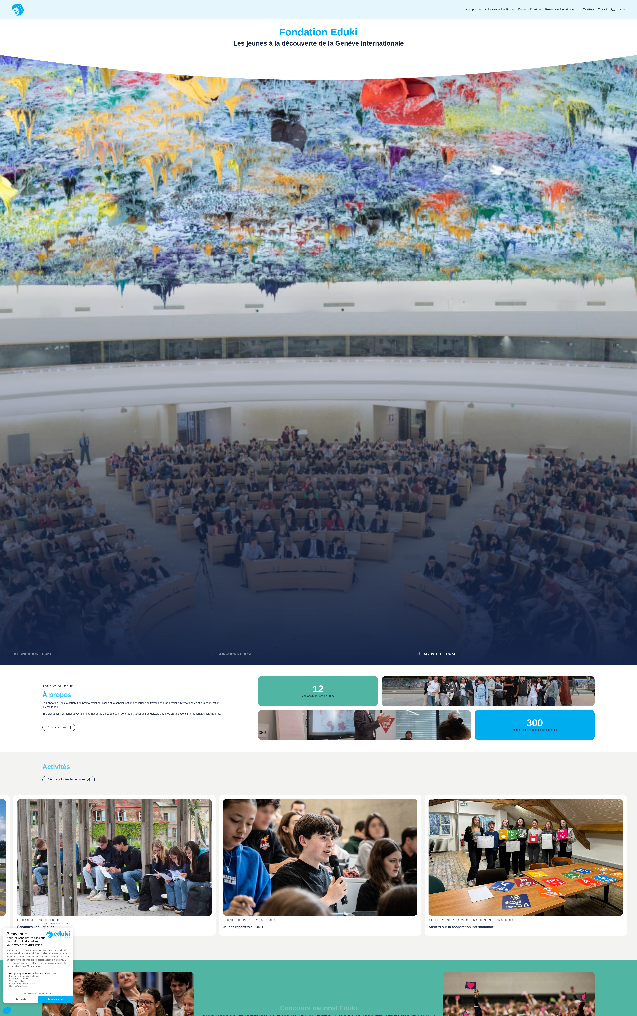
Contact (602, 9)
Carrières (588, 9)
